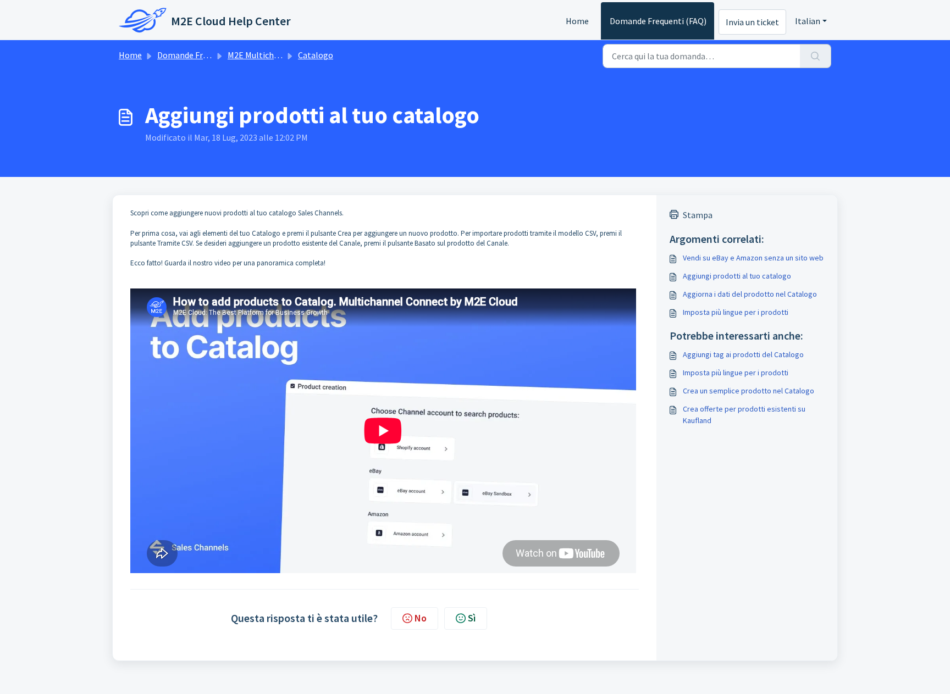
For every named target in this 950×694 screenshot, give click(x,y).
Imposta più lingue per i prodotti (735, 312)
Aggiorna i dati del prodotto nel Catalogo (750, 294)
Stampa (697, 214)
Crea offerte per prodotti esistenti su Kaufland (744, 414)
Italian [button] (807, 20)
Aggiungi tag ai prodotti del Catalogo (743, 354)
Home (577, 20)
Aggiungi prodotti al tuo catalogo (737, 276)
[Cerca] (815, 56)
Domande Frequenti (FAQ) (658, 20)
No (421, 618)
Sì (472, 618)
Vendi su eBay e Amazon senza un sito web (753, 258)
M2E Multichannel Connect (278, 54)
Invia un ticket (752, 21)
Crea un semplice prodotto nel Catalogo (748, 391)
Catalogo (315, 54)
